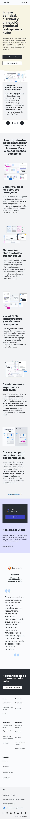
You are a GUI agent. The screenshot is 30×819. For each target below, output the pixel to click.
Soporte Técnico (7, 772)
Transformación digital (7, 726)
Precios (4, 714)
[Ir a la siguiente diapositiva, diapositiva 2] (22, 123)
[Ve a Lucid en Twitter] (7, 813)
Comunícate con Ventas (12, 57)
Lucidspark (18, 702)
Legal (13, 795)
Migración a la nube (6, 732)
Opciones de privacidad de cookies (13, 799)
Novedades (6, 777)
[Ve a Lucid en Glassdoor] (21, 813)
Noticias (17, 732)
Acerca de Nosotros (18, 726)
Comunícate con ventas (20, 743)
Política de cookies (8, 803)
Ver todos (5, 743)
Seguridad (5, 766)
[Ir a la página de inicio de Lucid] (8, 2)
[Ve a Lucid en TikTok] (25, 813)
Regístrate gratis (12, 63)
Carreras (18, 737)
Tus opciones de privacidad (14, 808)
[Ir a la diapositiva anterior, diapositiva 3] (8, 123)
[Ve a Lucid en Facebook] (14, 813)
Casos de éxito (20, 748)
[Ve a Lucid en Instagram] (11, 813)
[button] (12, 123)
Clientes (5, 761)
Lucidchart (18, 708)
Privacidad (5, 795)
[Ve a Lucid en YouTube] (18, 813)
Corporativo (6, 702)
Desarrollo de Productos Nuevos (8, 737)
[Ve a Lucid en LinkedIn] (3, 813)
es (6, 790)
